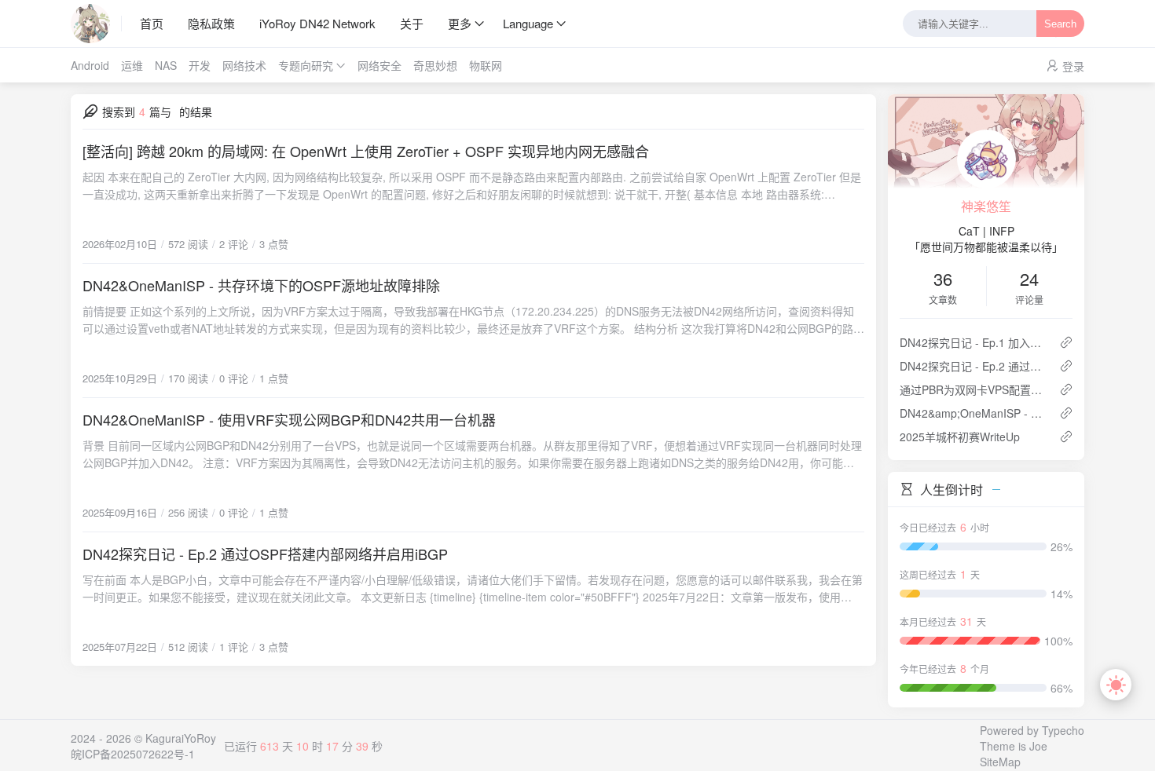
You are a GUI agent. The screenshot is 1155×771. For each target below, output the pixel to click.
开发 (200, 65)
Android (90, 65)
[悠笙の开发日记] (96, 23)
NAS (166, 65)
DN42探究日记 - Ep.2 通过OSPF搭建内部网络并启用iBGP (265, 553)
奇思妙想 (435, 65)
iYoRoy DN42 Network (317, 23)
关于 (412, 23)
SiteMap (1000, 761)
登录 (1073, 66)
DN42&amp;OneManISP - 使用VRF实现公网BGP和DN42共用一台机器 (973, 413)
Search (1060, 24)
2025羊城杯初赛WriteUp (960, 436)
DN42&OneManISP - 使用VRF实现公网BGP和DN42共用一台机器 (289, 419)
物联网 (485, 65)
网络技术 (244, 65)
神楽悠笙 (986, 206)
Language (528, 23)
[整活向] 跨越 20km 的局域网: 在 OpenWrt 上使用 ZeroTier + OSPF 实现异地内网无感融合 (365, 150)
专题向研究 (305, 65)
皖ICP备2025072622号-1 (133, 754)
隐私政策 (211, 23)
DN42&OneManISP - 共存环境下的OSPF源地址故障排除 (261, 285)
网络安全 (380, 65)
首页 (151, 23)
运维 (132, 65)
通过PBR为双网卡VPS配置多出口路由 (973, 389)
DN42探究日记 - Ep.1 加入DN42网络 (973, 342)
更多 (459, 23)
